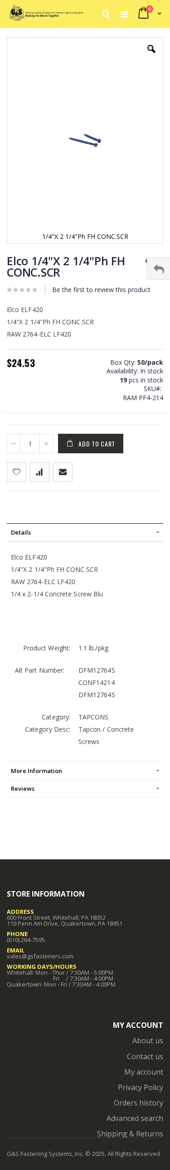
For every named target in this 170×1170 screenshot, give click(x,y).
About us (147, 1041)
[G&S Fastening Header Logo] (46, 14)
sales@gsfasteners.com (40, 956)
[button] (151, 56)
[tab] (85, 532)
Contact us (145, 1056)
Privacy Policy (140, 1087)
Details (21, 532)
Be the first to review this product (101, 289)
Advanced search (135, 1118)
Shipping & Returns (130, 1134)
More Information (36, 771)
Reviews (22, 788)
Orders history (138, 1103)
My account (143, 1072)
